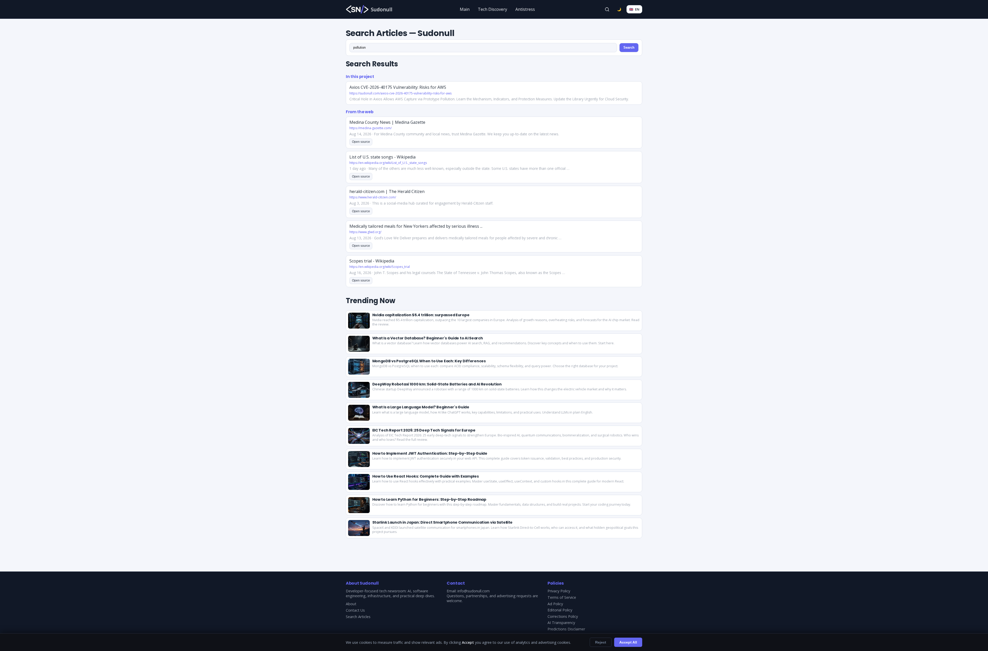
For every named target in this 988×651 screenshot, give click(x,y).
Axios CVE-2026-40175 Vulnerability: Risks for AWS (397, 87)
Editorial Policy (560, 610)
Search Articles (358, 616)
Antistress (525, 9)
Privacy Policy (559, 590)
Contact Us (355, 610)
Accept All (628, 642)
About (351, 603)
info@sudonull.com (473, 590)
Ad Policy (555, 603)
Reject (600, 642)
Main (465, 9)
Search (628, 47)
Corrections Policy (563, 616)
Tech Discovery (492, 9)
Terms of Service (562, 597)
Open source (361, 142)
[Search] (607, 9)
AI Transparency (561, 622)
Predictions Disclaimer (566, 629)
